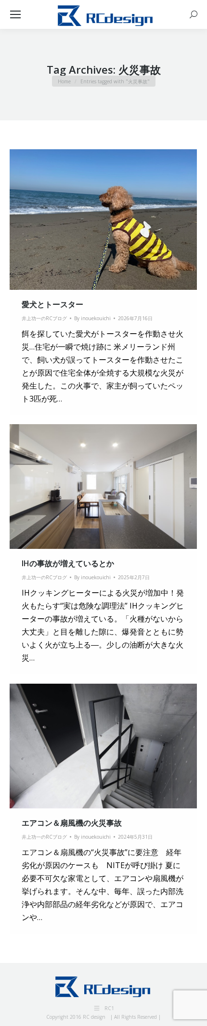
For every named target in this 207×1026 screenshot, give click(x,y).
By (92, 318)
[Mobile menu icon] (15, 14)
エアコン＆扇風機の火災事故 (72, 823)
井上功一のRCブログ (44, 318)
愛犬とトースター (52, 304)
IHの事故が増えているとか (68, 563)
